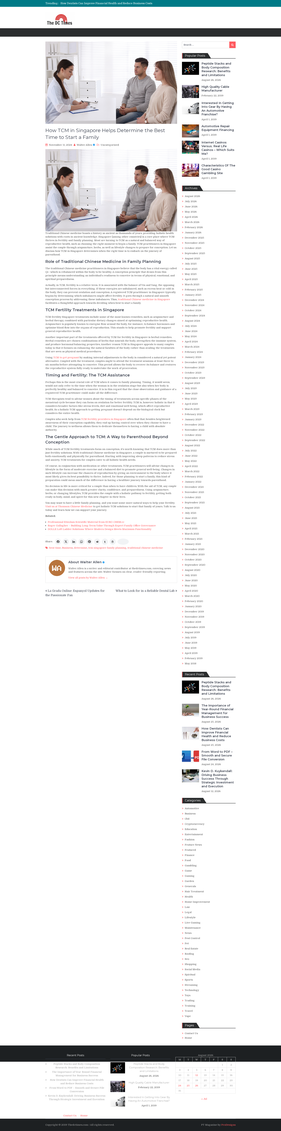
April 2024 (191, 341)
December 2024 (194, 300)
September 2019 (195, 627)
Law (187, 907)
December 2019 (194, 611)
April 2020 (191, 590)
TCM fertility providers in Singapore (104, 419)
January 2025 (193, 294)
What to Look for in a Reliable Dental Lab (145, 590)
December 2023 (194, 362)
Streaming (191, 984)
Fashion (189, 839)
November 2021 (194, 492)
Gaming (189, 875)
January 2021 (193, 544)
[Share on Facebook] (58, 542)
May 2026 (191, 211)
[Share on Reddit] (97, 542)
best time (55, 547)
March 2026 (192, 222)
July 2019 (190, 637)
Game (188, 870)
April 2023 (191, 403)
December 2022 (194, 424)
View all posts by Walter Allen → (88, 577)
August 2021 (192, 507)
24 (179, 1085)
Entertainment (194, 834)
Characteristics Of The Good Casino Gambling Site (218, 169)
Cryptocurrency (194, 824)
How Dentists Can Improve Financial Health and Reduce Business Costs (216, 734)
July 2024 (191, 326)
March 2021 (192, 533)
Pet (187, 943)
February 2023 (194, 414)
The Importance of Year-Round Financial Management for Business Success (217, 711)
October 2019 (193, 622)
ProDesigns (228, 1124)
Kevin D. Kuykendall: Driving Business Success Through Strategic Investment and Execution (217, 778)
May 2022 (191, 461)
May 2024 (191, 336)
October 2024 (193, 310)
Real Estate (191, 948)
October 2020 (193, 559)
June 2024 (191, 331)
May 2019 (190, 647)
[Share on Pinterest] (89, 542)
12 (196, 1075)
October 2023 (193, 372)
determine (80, 547)
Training (190, 1005)
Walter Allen (84, 144)
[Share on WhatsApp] (81, 542)
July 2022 (191, 450)
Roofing (189, 953)
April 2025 (191, 279)
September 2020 (195, 564)
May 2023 (191, 398)
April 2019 (191, 653)
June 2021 (191, 518)
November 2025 (194, 242)
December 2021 (194, 487)
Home (188, 1037)
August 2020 (192, 570)
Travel (189, 1010)
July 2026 (191, 201)
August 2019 (192, 632)
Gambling (191, 865)
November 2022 (194, 429)
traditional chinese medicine (145, 547)
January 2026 (193, 232)
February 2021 (193, 538)
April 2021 (191, 528)
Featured (190, 849)
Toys (187, 995)
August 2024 (192, 320)
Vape (188, 1016)
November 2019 (194, 616)
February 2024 (194, 351)
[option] (110, 4)
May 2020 (191, 585)
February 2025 (194, 289)
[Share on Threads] (113, 542)
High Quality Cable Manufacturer (215, 88)
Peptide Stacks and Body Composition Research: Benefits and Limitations (216, 69)
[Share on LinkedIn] (74, 542)
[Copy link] (123, 542)
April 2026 (191, 216)
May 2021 (190, 523)
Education (191, 829)
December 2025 (194, 237)
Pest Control (192, 938)
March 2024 (192, 346)
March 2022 (192, 471)
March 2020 (192, 596)
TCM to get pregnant (66, 357)
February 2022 (194, 476)
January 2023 (193, 419)
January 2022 (193, 481)
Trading (190, 1000)
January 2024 (193, 357)
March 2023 (192, 409)
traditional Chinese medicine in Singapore (144, 299)
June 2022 (191, 455)
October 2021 (193, 497)
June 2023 (191, 393)
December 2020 (194, 549)
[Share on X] (66, 542)
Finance (189, 855)
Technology (192, 990)
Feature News (193, 844)
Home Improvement (197, 901)
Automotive (192, 808)
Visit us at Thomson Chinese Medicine (68, 506)
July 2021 (190, 512)
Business (67, 547)
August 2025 (192, 258)
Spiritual (190, 974)
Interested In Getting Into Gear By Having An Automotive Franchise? (217, 108)
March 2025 (192, 284)
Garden (189, 881)
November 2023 (194, 367)
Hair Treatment (194, 891)
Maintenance (193, 927)
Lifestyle (190, 917)
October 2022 (193, 435)
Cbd (187, 818)
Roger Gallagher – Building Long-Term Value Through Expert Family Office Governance (102, 525)
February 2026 (194, 227)
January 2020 (193, 606)
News (188, 933)
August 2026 (192, 196)
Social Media (192, 969)
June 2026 (191, 206)
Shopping (191, 964)
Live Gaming (193, 922)
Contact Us (191, 1033)
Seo (187, 959)
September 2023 (195, 377)
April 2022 (191, 466)
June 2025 (191, 268)
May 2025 (191, 274)
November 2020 (195, 554)
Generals (190, 886)
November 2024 (194, 305)
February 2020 (194, 601)
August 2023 (192, 383)
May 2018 (190, 663)
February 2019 (194, 658)
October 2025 (193, 248)
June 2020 (191, 580)
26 (196, 1085)
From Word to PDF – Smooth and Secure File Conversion (96, 4)
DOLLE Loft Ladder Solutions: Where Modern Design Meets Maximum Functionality (99, 529)
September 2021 (195, 502)
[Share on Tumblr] (105, 542)
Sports (189, 979)
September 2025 (195, 253)
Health (189, 896)
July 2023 (191, 388)
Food (188, 860)
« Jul (204, 1098)
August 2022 (192, 445)
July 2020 (191, 575)
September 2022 (195, 440)
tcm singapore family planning (107, 547)
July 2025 (191, 263)
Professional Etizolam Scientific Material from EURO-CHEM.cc (86, 522)
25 (188, 1085)
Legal (188, 912)
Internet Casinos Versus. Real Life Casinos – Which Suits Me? (217, 148)
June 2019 (191, 642)
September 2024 (195, 315)
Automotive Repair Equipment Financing (217, 128)
